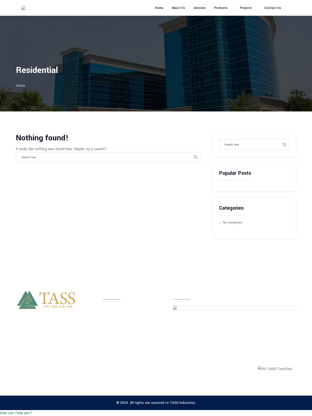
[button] (16, 412)
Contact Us (272, 8)
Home (159, 8)
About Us (178, 8)
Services (200, 8)
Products (221, 8)
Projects (246, 8)
